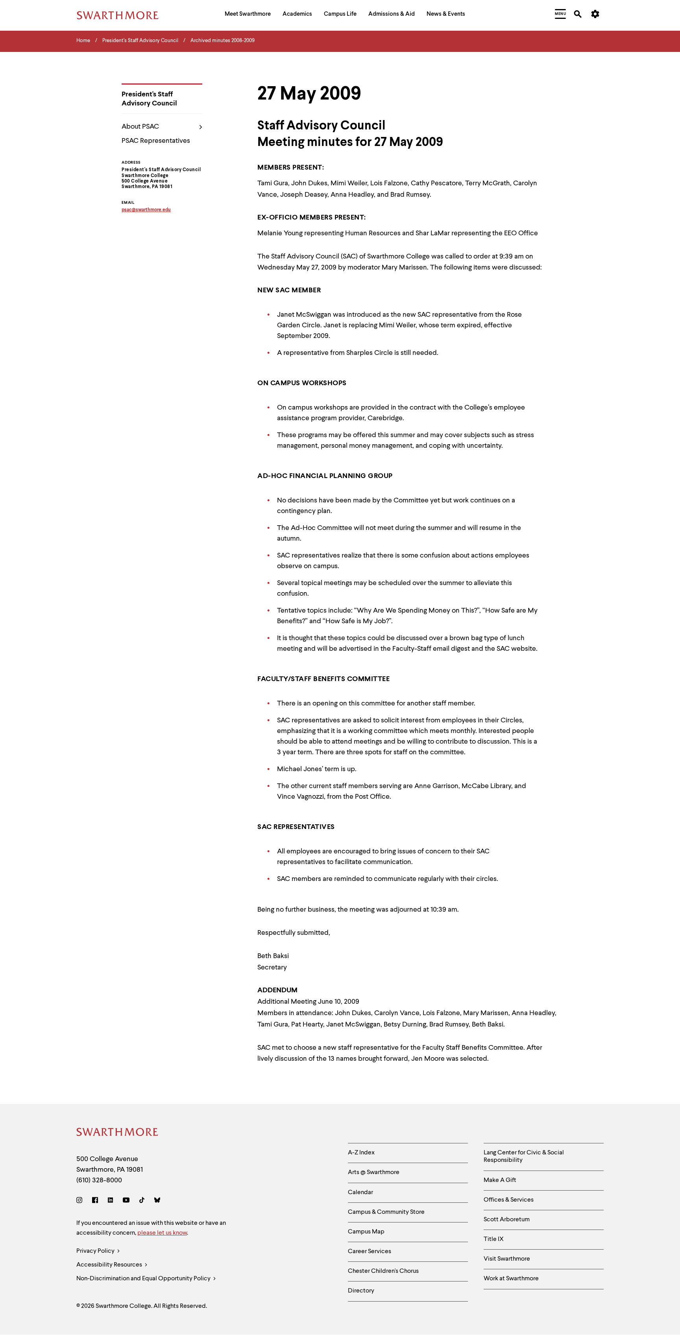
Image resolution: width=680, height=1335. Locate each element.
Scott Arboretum (507, 1220)
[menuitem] (248, 15)
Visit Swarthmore (507, 1259)
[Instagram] (80, 1201)
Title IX (494, 1239)
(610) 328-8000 (99, 1180)
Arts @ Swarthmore (373, 1172)
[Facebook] (95, 1201)
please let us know (162, 1233)
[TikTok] (142, 1201)
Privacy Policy (96, 1251)
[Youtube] (126, 1201)
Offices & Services (509, 1200)
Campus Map (366, 1232)
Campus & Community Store (386, 1212)
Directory (361, 1291)
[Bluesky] (157, 1201)
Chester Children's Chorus (383, 1271)
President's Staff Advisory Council (149, 99)
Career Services (369, 1251)
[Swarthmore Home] (117, 1133)
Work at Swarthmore (511, 1279)
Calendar (360, 1192)
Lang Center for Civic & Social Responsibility (524, 1156)
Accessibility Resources (109, 1265)
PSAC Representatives (156, 140)
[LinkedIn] (110, 1201)
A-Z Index (361, 1153)
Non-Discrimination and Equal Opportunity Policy (144, 1279)
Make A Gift (500, 1180)
